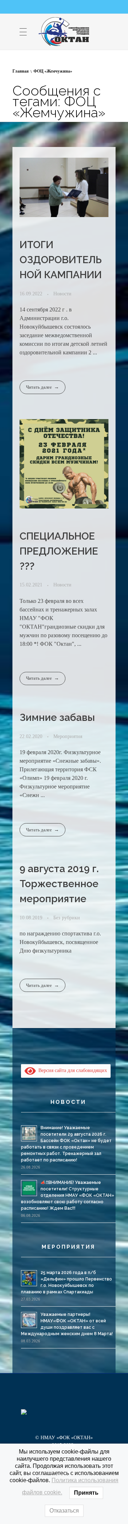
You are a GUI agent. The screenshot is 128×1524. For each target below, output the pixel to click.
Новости (62, 293)
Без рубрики (66, 917)
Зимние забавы (57, 717)
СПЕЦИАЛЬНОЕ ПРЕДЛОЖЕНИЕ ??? (59, 551)
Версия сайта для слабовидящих (71, 1070)
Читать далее (39, 387)
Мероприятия (67, 736)
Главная (20, 71)
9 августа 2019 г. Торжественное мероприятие (59, 884)
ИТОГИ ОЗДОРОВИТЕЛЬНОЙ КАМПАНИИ (61, 260)
